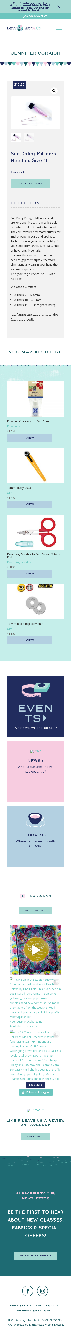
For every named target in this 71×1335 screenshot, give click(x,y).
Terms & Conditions (24, 1305)
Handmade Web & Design (46, 1324)
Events (35, 713)
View (30, 437)
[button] (54, 90)
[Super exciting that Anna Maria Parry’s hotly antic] (35, 950)
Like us (33, 1136)
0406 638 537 (35, 16)
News (34, 761)
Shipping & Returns (33, 1310)
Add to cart (30, 183)
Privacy (52, 1305)
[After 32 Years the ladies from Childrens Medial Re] (35, 1055)
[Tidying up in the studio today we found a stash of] (35, 1002)
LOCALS (34, 835)
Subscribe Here (34, 1255)
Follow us (34, 910)
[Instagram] (42, 1291)
